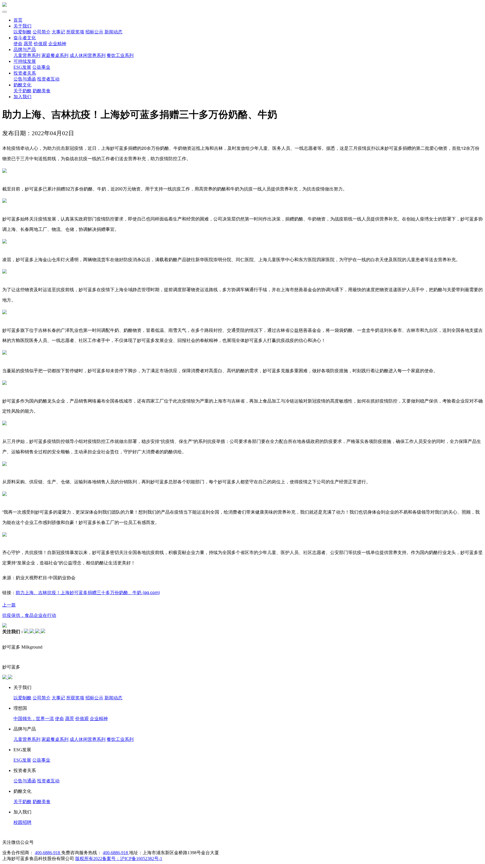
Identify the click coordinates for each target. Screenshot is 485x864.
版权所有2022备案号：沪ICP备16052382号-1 (118, 858)
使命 (17, 43)
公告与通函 (24, 79)
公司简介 (42, 31)
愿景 (28, 43)
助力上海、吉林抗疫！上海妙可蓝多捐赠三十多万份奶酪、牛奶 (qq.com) (88, 592)
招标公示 (94, 31)
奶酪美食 (42, 90)
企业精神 (57, 43)
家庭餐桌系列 (55, 55)
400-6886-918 (48, 852)
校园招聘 (22, 822)
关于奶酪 (22, 90)
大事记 (58, 31)
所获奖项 (75, 31)
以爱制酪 (22, 31)
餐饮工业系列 (120, 55)
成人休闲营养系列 (88, 55)
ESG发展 (22, 67)
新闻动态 (113, 31)
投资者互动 (48, 79)
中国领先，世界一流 (33, 718)
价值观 (40, 43)
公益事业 (41, 67)
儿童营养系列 (26, 55)
